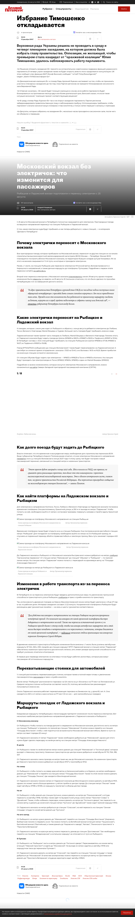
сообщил (114, 555)
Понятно (127, 913)
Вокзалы (108, 876)
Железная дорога (57, 876)
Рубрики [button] (48, 9)
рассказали (38, 677)
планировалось (75, 277)
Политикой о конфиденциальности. (58, 914)
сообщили (63, 597)
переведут (21, 459)
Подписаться (68, 2)
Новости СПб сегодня (90, 878)
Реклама (94, 9)
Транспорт (45, 876)
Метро (34, 878)
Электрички (35, 876)
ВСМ (80, 876)
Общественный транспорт (93, 876)
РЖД (74, 876)
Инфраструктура (23, 878)
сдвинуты (37, 279)
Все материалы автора (47, 39)
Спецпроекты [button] (64, 9)
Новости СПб (75, 878)
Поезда (67, 876)
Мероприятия (82, 9)
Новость (25, 876)
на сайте (33, 367)
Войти (124, 9)
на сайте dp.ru (39, 271)
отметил (32, 303)
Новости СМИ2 (23, 152)
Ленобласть (64, 878)
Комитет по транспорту (48, 878)
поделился (65, 632)
